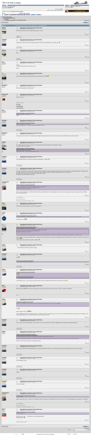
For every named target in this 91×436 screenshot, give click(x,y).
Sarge (3, 285)
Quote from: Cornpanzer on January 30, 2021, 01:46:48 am (25, 395)
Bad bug (3, 331)
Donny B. (4, 27)
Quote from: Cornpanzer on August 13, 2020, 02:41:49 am (25, 184)
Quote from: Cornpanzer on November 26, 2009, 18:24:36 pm (26, 334)
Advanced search (26, 13)
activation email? (10, 7)
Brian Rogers (4, 85)
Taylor (3, 203)
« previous (85, 20)
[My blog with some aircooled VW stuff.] (2, 83)
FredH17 (3, 212)
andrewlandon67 (5, 181)
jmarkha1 (4, 141)
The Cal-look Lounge (7, 17)
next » (88, 20)
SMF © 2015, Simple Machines (49, 434)
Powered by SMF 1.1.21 (40, 434)
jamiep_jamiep (5, 94)
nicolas (3, 244)
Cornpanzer (4, 39)
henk (3, 61)
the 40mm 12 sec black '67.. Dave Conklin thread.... (16, 20)
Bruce (3, 110)
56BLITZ (3, 409)
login (11, 6)
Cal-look (6, 19)
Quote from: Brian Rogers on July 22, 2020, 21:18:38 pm (25, 113)
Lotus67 (71, 7)
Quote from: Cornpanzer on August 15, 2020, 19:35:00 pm (25, 272)
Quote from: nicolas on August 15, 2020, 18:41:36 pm (25, 260)
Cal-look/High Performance (9, 18)
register (14, 6)
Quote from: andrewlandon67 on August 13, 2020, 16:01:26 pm (26, 215)
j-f (2, 73)
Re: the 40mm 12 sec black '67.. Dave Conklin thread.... (31, 27)
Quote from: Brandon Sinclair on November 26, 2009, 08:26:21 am (27, 335)
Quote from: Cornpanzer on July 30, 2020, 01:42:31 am (25, 148)
